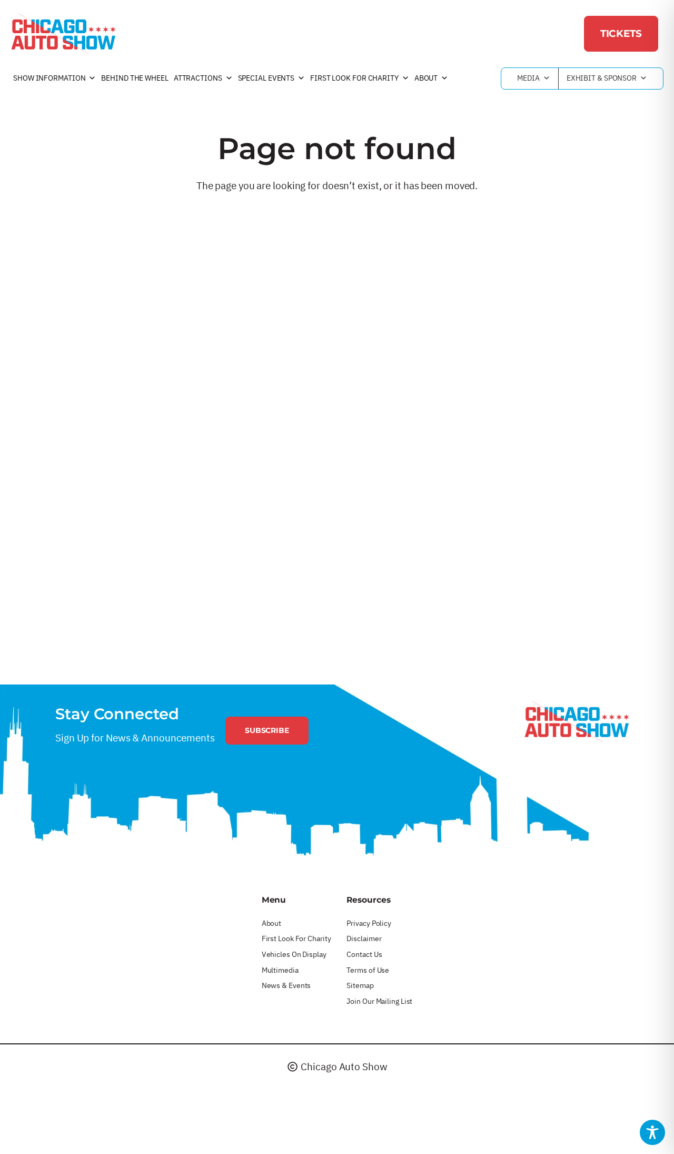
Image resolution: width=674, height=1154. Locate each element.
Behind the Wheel (134, 78)
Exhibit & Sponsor (602, 78)
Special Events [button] (266, 78)
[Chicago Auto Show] (63, 34)
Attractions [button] (198, 78)
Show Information (49, 78)
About (426, 78)
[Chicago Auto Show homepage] (576, 721)
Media (528, 78)
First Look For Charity (354, 78)
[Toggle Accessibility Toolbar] (652, 1132)
